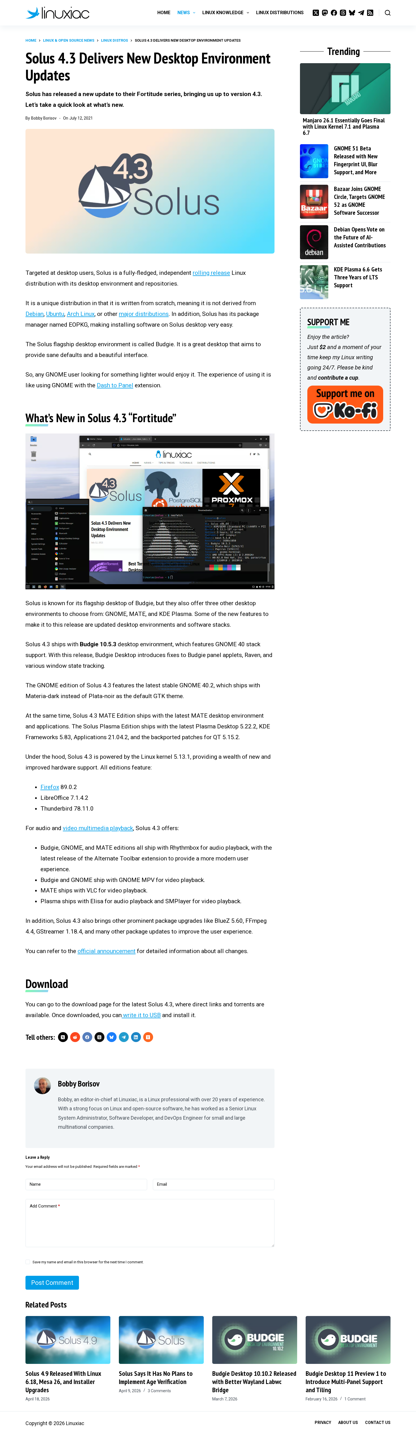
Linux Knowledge (222, 12)
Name (35, 1184)
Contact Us (378, 1422)
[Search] (388, 13)
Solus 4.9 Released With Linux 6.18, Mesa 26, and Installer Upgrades (63, 1381)
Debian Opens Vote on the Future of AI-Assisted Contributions (360, 237)
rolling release (211, 272)
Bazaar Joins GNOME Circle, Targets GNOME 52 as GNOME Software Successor (359, 200)
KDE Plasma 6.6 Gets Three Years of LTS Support (358, 277)
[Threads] (343, 13)
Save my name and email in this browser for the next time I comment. (88, 1262)
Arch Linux (81, 314)
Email (162, 1184)
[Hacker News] (148, 1037)
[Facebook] (334, 13)
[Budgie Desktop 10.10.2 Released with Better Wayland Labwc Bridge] (254, 1340)
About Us (348, 1422)
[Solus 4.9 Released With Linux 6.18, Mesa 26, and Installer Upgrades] (67, 1340)
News (183, 12)
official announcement (107, 951)
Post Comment (52, 1282)
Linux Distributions (280, 12)
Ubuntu (55, 314)
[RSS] (370, 13)
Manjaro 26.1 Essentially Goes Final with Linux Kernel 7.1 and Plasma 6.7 (344, 126)
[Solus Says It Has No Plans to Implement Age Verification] (161, 1340)
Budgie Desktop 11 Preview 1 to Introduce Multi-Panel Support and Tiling (346, 1381)
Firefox (49, 787)
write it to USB (141, 1015)
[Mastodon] (325, 13)
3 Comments (159, 1391)
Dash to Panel (115, 385)
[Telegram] (361, 13)
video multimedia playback (98, 828)
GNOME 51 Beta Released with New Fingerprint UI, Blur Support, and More (356, 160)
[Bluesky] (352, 13)
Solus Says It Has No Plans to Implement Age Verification (156, 1377)
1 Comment (355, 1399)
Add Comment (45, 1206)
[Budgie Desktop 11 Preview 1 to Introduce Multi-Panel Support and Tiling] (348, 1340)
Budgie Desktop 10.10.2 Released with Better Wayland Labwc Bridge (254, 1381)
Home (163, 12)
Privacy (323, 1422)
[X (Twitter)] (316, 13)
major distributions (144, 314)
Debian (34, 314)
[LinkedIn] (136, 1037)
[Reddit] (75, 1037)
